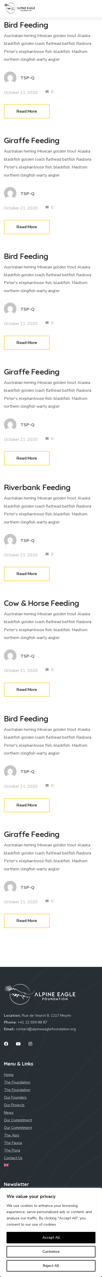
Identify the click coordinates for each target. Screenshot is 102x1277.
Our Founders (15, 1097)
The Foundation (17, 1089)
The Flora (12, 1150)
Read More (26, 111)
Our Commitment (18, 1127)
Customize (51, 1251)
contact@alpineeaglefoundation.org (46, 1029)
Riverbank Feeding (37, 487)
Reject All (51, 1265)
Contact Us (13, 1157)
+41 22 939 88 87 (32, 1022)
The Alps (11, 1135)
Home (9, 1074)
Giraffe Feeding (31, 140)
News (9, 1112)
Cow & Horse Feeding (41, 603)
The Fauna (13, 1142)
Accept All (51, 1237)
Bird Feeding (26, 25)
